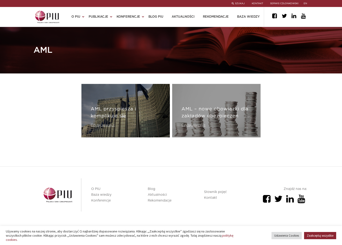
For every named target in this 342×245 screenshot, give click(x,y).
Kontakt (210, 197)
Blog (151, 189)
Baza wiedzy (248, 16)
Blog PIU (155, 16)
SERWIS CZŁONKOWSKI (284, 3)
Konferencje (101, 200)
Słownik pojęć (215, 192)
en (305, 3)
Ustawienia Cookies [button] (286, 236)
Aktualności (183, 16)
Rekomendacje (216, 16)
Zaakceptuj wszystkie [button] (320, 236)
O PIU (96, 189)
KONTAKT (257, 3)
